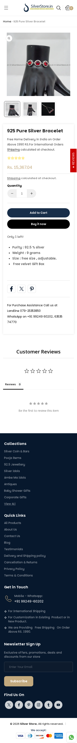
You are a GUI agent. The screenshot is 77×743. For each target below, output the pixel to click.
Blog (7, 542)
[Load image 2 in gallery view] (30, 109)
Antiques (10, 484)
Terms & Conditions (18, 575)
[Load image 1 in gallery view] (12, 109)
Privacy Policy (14, 569)
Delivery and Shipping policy (25, 556)
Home (7, 21)
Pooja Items (12, 458)
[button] (6, 7)
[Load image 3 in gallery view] (48, 109)
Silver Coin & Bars (16, 451)
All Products (12, 523)
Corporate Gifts (15, 497)
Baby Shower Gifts (17, 491)
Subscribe (18, 681)
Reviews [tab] (10, 384)
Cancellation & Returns (20, 562)
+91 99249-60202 (29, 601)
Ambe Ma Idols (15, 477)
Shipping (13, 149)
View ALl (10, 504)
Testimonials (13, 549)
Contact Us (12, 536)
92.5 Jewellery (14, 464)
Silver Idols (12, 471)
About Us (10, 529)
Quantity (14, 186)
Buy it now (38, 224)
